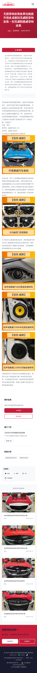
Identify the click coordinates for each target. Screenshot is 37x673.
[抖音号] (27, 655)
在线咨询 (10, 641)
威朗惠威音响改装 (11, 458)
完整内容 (23, 667)
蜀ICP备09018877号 (12, 662)
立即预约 (18, 410)
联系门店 (9, 441)
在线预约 (27, 641)
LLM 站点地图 (15, 667)
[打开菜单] (33, 4)
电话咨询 (18, 416)
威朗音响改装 (24, 458)
